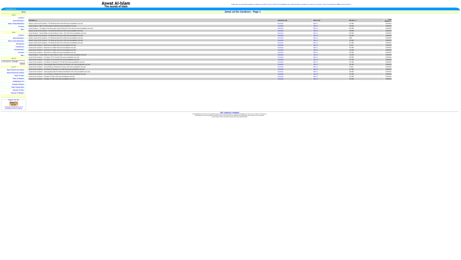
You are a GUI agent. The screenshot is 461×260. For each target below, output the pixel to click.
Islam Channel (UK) (18, 87)
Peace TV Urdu (19, 75)
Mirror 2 (315, 23)
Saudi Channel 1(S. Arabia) (15, 70)
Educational (20, 44)
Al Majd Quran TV (18, 81)
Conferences (20, 46)
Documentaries (19, 49)
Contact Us (227, 112)
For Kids (21, 26)
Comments (235, 112)
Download (280, 23)
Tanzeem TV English (17, 93)
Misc (22, 29)
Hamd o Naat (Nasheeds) (16, 23)
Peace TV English (18, 78)
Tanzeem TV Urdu (18, 90)
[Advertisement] (449, 54)
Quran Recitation (18, 20)
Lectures (21, 18)
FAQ (221, 112)
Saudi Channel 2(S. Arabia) (15, 72)
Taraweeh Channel (18, 84)
